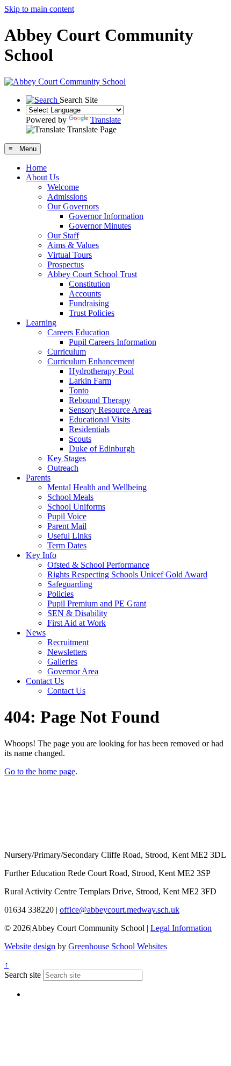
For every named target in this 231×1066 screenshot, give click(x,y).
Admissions (67, 196)
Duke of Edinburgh (102, 448)
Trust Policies (91, 312)
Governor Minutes (100, 225)
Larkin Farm (90, 380)
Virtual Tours (69, 254)
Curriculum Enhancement (90, 361)
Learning (41, 322)
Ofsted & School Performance (98, 564)
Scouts (80, 438)
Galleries (62, 661)
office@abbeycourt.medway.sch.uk (119, 909)
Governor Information (106, 216)
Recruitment (68, 642)
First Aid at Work (76, 622)
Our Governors (73, 206)
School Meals (70, 497)
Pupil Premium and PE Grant (96, 603)
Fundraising (89, 303)
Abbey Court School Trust (92, 274)
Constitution (89, 283)
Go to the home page (39, 771)
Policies (60, 593)
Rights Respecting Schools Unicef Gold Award (127, 574)
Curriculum (66, 351)
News (36, 632)
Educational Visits (99, 419)
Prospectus (65, 264)
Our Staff (63, 235)
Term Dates (66, 545)
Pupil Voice (66, 516)
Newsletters (67, 651)
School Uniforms (76, 506)
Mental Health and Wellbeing (97, 487)
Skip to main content (39, 8)
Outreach (62, 467)
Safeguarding (69, 584)
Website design (29, 946)
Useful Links (69, 535)
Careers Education (78, 332)
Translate (105, 119)
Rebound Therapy (100, 400)
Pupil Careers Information (112, 342)
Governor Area (72, 671)
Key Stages (66, 458)
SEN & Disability (77, 613)
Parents (38, 477)
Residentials (89, 429)
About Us (42, 177)
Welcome (63, 187)
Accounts (85, 293)
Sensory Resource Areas (110, 409)
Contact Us (45, 681)
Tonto (79, 390)
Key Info (41, 555)
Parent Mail (66, 526)
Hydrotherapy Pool (101, 371)
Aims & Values (73, 245)
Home (36, 167)
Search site (22, 974)
